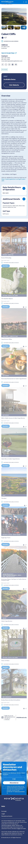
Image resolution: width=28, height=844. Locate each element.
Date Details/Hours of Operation (12, 188)
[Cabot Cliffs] (14, 16)
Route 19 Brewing (6, 258)
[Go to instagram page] (9, 65)
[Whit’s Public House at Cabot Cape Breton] (14, 400)
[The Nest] (14, 480)
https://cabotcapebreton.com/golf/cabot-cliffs (13, 180)
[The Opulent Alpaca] (14, 280)
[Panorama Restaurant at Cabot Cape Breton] (14, 361)
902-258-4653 (5, 58)
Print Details (4, 69)
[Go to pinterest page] (12, 65)
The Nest (3, 498)
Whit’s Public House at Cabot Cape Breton (13, 418)
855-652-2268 (5, 59)
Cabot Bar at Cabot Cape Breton (10, 459)
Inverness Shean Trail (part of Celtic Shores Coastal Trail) (13, 579)
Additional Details (11, 198)
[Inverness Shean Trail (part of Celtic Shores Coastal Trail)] (14, 559)
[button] (24, 2)
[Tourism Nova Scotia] (7, 1)
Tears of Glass (5, 660)
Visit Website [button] (14, 85)
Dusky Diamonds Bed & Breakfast (10, 700)
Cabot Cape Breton (6, 621)
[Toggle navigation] (26, 2)
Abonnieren (14, 783)
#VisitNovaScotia (22, 717)
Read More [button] (5, 266)
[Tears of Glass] (14, 642)
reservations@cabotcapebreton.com (11, 61)
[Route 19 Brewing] (14, 240)
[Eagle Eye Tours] (14, 520)
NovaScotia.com (7, 837)
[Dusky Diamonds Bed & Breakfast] (14, 682)
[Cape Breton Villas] (14, 321)
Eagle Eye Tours (5, 538)
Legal (3, 814)
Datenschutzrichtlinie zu (16, 792)
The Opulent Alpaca (7, 298)
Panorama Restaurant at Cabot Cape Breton (13, 379)
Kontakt (4, 811)
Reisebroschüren (6, 816)
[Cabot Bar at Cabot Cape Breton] (14, 441)
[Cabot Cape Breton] (14, 603)
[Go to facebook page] (2, 65)
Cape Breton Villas (6, 339)
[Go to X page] (6, 65)
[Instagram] (2, 719)
